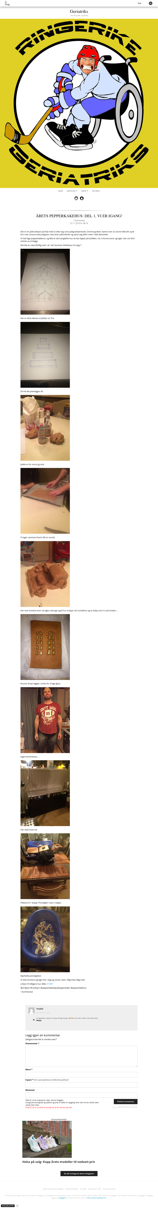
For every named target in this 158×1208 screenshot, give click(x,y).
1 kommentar (79, 220)
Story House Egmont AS (96, 1198)
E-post (47, 1079)
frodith (39, 1008)
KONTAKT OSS (94, 1189)
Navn (28, 1069)
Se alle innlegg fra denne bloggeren (79, 1174)
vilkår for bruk (128, 1107)
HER (51, 984)
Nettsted (29, 1090)
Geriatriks (79, 12)
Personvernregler (120, 1107)
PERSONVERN (71, 1189)
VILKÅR (83, 1189)
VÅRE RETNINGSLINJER (53, 1189)
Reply (38, 1020)
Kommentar (32, 1043)
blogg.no (62, 1198)
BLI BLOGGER (109, 1189)
